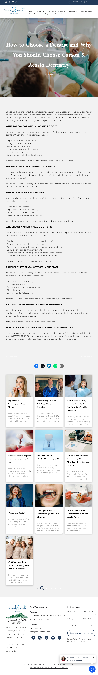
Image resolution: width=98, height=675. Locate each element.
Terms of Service (85, 639)
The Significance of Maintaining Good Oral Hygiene (48, 514)
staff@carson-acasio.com (40, 632)
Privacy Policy (72, 639)
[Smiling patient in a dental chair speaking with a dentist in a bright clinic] (78, 386)
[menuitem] (31, 11)
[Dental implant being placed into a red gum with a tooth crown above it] (19, 441)
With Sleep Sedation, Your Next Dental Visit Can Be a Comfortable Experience (77, 405)
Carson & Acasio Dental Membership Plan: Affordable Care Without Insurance (78, 460)
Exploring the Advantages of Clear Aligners (17, 404)
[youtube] (12, 2)
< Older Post (11, 357)
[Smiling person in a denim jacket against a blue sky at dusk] (19, 495)
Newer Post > (85, 357)
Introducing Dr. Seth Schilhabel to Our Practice (46, 404)
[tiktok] (16, 2)
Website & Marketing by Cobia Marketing (49, 667)
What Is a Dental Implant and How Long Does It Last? (19, 459)
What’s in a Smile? (16, 513)
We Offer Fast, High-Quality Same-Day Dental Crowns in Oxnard (19, 565)
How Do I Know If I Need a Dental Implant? (48, 457)
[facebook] (3, 2)
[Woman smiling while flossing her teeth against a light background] (19, 386)
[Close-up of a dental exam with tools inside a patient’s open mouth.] (49, 495)
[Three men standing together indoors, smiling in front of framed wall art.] (49, 386)
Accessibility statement (76, 641)
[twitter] (6, 2)
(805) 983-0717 (36, 628)
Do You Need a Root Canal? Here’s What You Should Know (77, 514)
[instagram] (9, 2)
